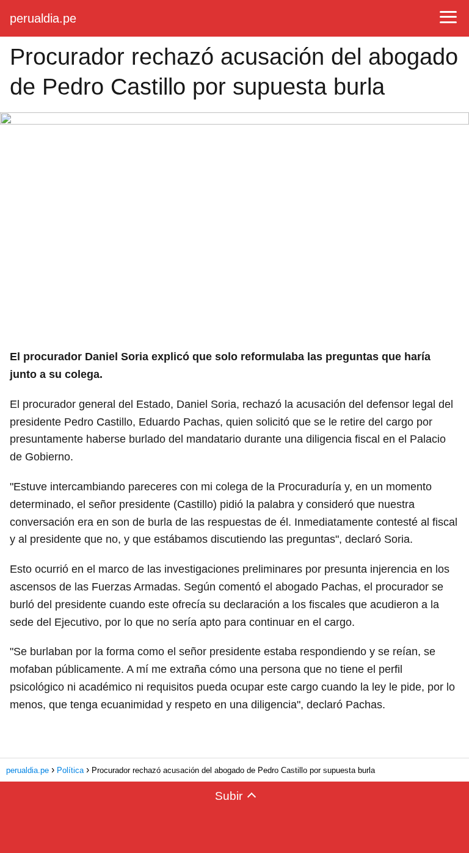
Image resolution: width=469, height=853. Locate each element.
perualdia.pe (43, 18)
